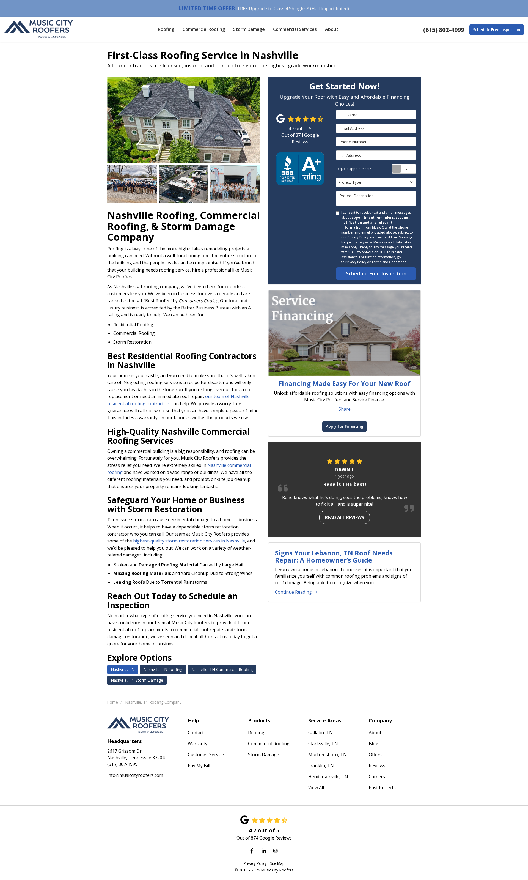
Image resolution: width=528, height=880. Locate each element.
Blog (373, 744)
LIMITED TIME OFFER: (207, 8)
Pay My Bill (199, 766)
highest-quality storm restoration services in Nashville (189, 541)
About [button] (332, 29)
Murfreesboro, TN (327, 755)
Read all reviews (344, 517)
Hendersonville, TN (328, 777)
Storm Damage (263, 755)
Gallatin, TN (320, 733)
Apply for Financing (344, 426)
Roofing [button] (166, 29)
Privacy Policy (355, 262)
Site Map (277, 863)
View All (316, 788)
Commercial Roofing (269, 744)
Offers (375, 755)
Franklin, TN (321, 766)
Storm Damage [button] (249, 29)
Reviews (377, 766)
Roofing (256, 733)
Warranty (197, 744)
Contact (196, 733)
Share (345, 409)
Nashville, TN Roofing (163, 669)
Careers (377, 777)
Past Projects (382, 788)
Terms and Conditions (389, 262)
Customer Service (206, 755)
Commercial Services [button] (295, 29)
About (375, 733)
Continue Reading (293, 592)
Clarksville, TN (323, 744)
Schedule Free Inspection (496, 29)
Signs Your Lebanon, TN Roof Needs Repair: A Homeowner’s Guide (334, 556)
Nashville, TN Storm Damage (137, 680)
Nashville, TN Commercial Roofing (222, 669)
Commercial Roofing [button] (204, 29)
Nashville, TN (122, 669)
